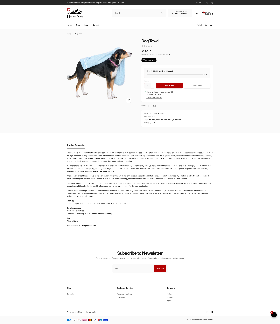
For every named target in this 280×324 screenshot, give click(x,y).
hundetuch (177, 120)
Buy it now (197, 86)
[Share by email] (154, 106)
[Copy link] (160, 106)
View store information (154, 97)
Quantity (147, 81)
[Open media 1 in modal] (100, 71)
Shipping (152, 55)
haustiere (159, 120)
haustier (152, 120)
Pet (153, 123)
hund (165, 120)
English (198, 2)
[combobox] (139, 13)
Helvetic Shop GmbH (197, 319)
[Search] (162, 13)
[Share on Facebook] (149, 106)
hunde (170, 120)
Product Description (76, 145)
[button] (207, 13)
